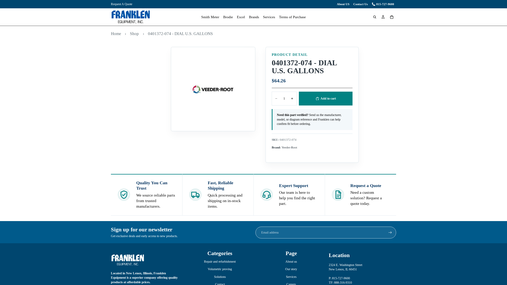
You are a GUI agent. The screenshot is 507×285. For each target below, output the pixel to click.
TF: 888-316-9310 (340, 282)
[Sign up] (390, 232)
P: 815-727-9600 (339, 278)
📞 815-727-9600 (383, 4)
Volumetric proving (220, 269)
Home (116, 33)
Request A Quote (121, 4)
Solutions (220, 276)
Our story (291, 269)
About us (291, 261)
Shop (134, 33)
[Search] (374, 17)
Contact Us (360, 4)
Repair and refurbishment (220, 261)
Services (291, 276)
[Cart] (391, 17)
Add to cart (328, 98)
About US (343, 4)
